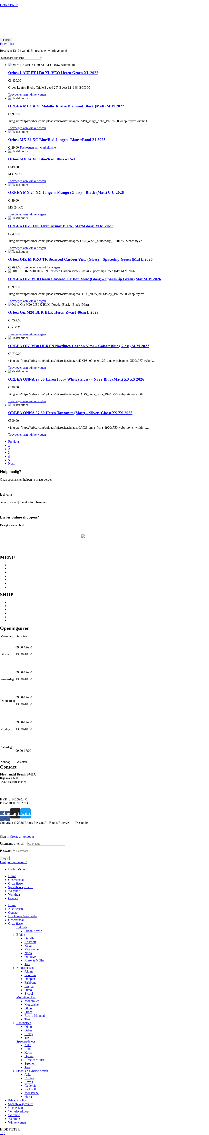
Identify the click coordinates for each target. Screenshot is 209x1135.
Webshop (14, 579)
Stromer (29, 1063)
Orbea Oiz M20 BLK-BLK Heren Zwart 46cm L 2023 (53, 312)
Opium (28, 1056)
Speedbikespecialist (20, 576)
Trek (27, 964)
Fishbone (30, 982)
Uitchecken (15, 1107)
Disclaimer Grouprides (22, 916)
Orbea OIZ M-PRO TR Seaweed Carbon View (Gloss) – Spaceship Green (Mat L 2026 (80, 259)
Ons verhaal (16, 568)
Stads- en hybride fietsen (24, 609)
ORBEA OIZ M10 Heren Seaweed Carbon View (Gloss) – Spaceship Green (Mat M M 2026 (84, 279)
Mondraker (31, 1001)
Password (7, 850)
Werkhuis (14, 583)
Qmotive (30, 956)
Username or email (13, 843)
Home (12, 565)
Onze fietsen (16, 572)
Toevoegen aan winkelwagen (27, 94)
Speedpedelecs (17, 606)
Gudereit (30, 1085)
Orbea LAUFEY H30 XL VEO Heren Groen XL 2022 (53, 73)
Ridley (28, 1034)
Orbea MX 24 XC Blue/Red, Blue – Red (41, 159)
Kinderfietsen (17, 620)
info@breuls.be (10, 792)
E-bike (12, 613)
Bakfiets (21, 927)
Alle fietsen (15, 909)
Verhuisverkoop (18, 1111)
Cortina (29, 1078)
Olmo (28, 990)
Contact (13, 587)
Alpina (28, 971)
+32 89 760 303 (10, 788)
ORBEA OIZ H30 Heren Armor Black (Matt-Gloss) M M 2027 (60, 226)
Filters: (6, 39)
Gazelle (29, 938)
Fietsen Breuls (9, 5)
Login (5, 858)
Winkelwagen (17, 1122)
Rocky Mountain (35, 1015)
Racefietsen (15, 617)
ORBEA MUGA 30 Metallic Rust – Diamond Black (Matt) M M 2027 (66, 106)
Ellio (27, 1048)
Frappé (28, 986)
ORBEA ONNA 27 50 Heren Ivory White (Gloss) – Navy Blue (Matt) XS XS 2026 (76, 379)
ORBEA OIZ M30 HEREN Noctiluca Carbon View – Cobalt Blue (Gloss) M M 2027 (78, 346)
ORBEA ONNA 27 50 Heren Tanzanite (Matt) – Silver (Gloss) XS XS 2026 (70, 413)
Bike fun (30, 975)
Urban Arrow (33, 931)
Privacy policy (9, 829)
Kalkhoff (30, 942)
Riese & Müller (34, 960)
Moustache (31, 949)
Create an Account (22, 836)
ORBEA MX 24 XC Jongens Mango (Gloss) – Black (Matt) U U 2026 (66, 192)
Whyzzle (95, 822)
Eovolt (28, 1082)
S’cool (28, 993)
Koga (28, 945)
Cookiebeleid (33, 829)
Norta (28, 953)
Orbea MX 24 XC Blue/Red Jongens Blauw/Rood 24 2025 (57, 140)
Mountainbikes (17, 602)
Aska (27, 1045)
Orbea (28, 1012)
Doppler (29, 979)
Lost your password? (13, 862)
